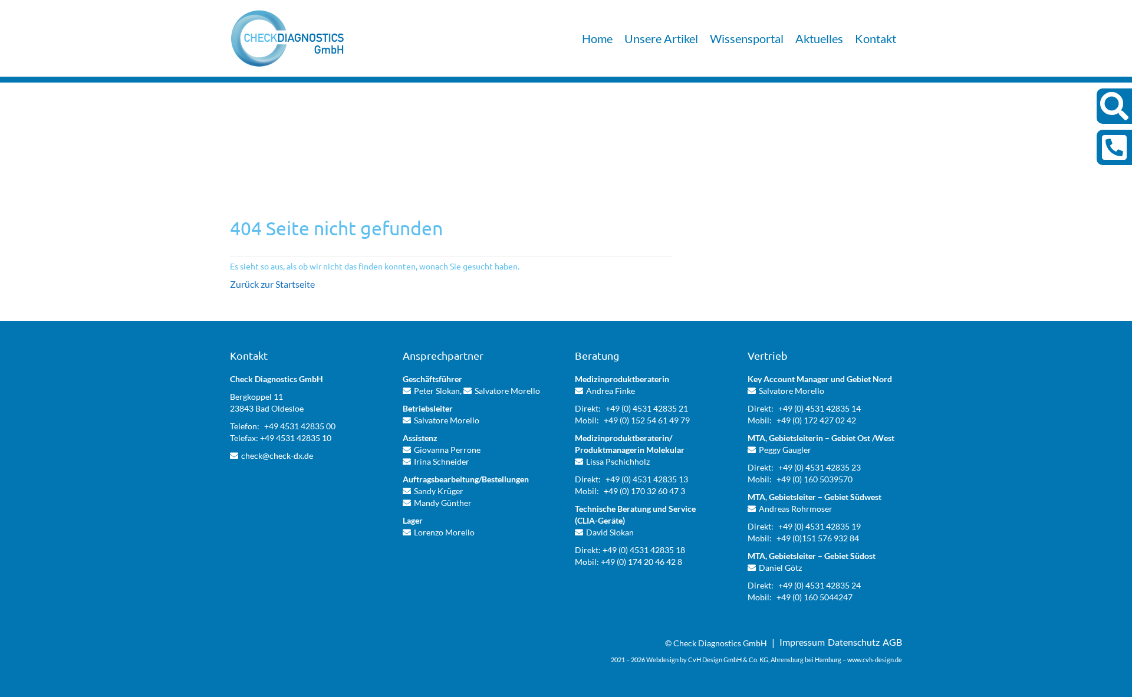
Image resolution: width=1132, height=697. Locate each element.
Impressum (802, 641)
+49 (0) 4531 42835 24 (819, 585)
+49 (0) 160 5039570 (814, 479)
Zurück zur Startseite (272, 284)
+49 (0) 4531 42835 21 (647, 408)
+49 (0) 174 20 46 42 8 (641, 562)
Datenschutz (854, 641)
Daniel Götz (780, 568)
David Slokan (610, 532)
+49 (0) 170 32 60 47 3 (644, 491)
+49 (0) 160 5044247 (814, 597)
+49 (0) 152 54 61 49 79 (647, 420)
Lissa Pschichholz (618, 461)
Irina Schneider (441, 461)
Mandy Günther (443, 503)
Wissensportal (747, 38)
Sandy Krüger (438, 491)
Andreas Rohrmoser (795, 509)
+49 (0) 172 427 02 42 (816, 420)
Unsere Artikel (661, 38)
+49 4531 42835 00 (299, 426)
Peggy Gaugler (785, 450)
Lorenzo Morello (444, 532)
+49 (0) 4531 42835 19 (819, 526)
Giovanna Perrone (447, 450)
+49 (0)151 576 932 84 (817, 538)
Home (597, 38)
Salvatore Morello (507, 391)
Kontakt (875, 38)
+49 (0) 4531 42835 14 (819, 408)
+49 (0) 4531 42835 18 (644, 550)
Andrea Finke (610, 391)
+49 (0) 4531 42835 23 (819, 467)
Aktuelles (819, 38)
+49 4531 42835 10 (295, 438)
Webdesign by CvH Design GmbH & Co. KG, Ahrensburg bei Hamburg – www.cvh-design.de (774, 659)
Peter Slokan (437, 391)
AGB (892, 641)
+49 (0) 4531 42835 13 (647, 479)
